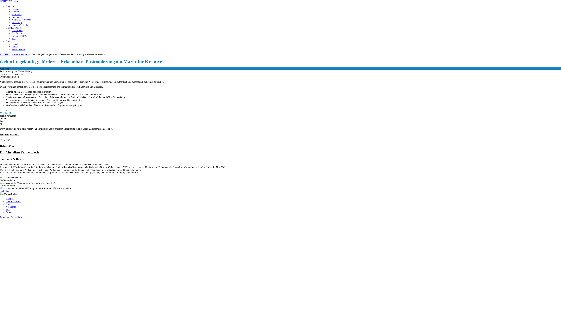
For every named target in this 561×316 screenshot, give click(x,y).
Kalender (16, 9)
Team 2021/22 (18, 49)
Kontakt (9, 41)
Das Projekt (17, 30)
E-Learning (17, 14)
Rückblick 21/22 (19, 36)
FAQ (14, 38)
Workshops (17, 22)
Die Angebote (18, 33)
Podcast (15, 11)
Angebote (10, 6)
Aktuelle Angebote (21, 54)
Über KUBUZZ (13, 28)
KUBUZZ (5, 54)
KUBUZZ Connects (21, 19)
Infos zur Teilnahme (21, 25)
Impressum (5, 217)
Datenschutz (16, 217)
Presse (15, 46)
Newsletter (11, 207)
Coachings (16, 17)
